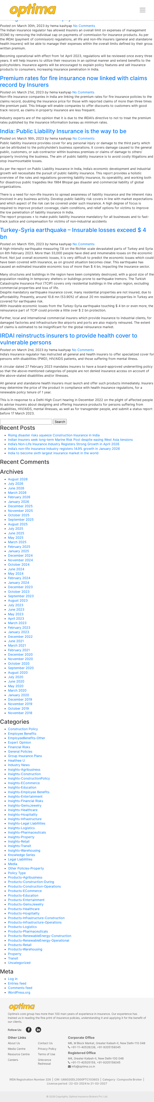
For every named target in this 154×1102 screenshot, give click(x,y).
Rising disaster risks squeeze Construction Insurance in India (54, 435)
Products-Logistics (22, 927)
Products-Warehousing (25, 949)
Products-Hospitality (24, 913)
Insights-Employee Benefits (28, 792)
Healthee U (16, 760)
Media (12, 864)
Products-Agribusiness (25, 877)
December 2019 (20, 699)
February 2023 (19, 627)
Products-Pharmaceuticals (28, 931)
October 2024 (18, 564)
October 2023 (18, 592)
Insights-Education (22, 787)
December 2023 (20, 587)
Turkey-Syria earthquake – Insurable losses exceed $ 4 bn (73, 233)
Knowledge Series (21, 855)
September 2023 (21, 596)
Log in (12, 979)
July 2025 (15, 529)
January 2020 (18, 695)
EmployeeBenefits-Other (26, 738)
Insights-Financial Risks (25, 801)
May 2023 (15, 614)
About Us (14, 1043)
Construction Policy (23, 729)
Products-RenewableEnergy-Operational (38, 940)
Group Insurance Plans (25, 756)
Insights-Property (21, 837)
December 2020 (20, 654)
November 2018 (20, 713)
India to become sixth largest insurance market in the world (53, 453)
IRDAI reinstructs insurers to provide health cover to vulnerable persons (68, 339)
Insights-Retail (18, 841)
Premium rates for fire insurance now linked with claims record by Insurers (73, 81)
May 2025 (15, 538)
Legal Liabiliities (20, 859)
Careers (13, 1059)
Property (14, 954)
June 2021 (16, 641)
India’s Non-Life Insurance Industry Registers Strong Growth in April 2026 (63, 444)
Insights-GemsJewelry (25, 805)
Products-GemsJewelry (26, 904)
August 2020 (18, 672)
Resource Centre (19, 1054)
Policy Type (17, 873)
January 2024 (18, 583)
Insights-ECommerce (24, 783)
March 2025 (17, 542)
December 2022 (20, 637)
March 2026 (17, 493)
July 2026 (15, 484)
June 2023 (16, 609)
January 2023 (18, 632)
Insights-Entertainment (25, 796)
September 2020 (21, 668)
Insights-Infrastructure (25, 819)
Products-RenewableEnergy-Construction (39, 936)
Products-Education (23, 895)
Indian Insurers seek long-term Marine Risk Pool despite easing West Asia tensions (70, 440)
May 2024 (15, 573)
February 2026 (19, 497)
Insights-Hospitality (22, 814)
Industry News (19, 765)
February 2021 (19, 650)
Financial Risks (19, 747)
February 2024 (19, 578)
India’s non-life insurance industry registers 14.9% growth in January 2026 (64, 449)
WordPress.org (19, 992)
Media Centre (16, 1048)
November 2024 (20, 560)
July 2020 (15, 677)
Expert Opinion (19, 742)
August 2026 (18, 479)
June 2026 (16, 488)
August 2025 (18, 524)
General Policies (20, 751)
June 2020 (16, 681)
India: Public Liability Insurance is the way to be (63, 131)
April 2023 (16, 618)
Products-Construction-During (31, 882)
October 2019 (18, 708)
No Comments (84, 26)
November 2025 (20, 511)
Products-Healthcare (24, 909)
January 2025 (18, 551)
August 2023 (18, 600)
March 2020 (17, 690)
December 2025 (20, 506)
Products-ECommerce (25, 891)
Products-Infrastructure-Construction (36, 918)
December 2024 (20, 555)
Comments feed (20, 988)
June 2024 (16, 569)
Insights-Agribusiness (24, 769)
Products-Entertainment (26, 900)
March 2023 (17, 623)
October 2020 (18, 663)
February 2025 (19, 547)
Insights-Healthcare (22, 810)
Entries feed (17, 983)
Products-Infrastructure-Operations (35, 922)
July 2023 (15, 605)
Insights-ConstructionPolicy (29, 778)
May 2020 (15, 686)
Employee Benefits (22, 734)
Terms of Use (46, 1054)
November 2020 (20, 659)
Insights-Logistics (21, 828)
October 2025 (18, 515)
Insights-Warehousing (24, 850)
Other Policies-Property (26, 868)
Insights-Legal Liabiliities (26, 823)
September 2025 (21, 519)
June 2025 (16, 533)
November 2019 (20, 704)
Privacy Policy (47, 1048)
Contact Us (45, 1043)
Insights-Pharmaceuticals (27, 832)
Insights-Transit (19, 846)
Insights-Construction (24, 774)
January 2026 (18, 502)
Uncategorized (19, 963)
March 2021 (17, 645)
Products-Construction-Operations (34, 886)
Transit (13, 958)
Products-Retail (19, 945)
